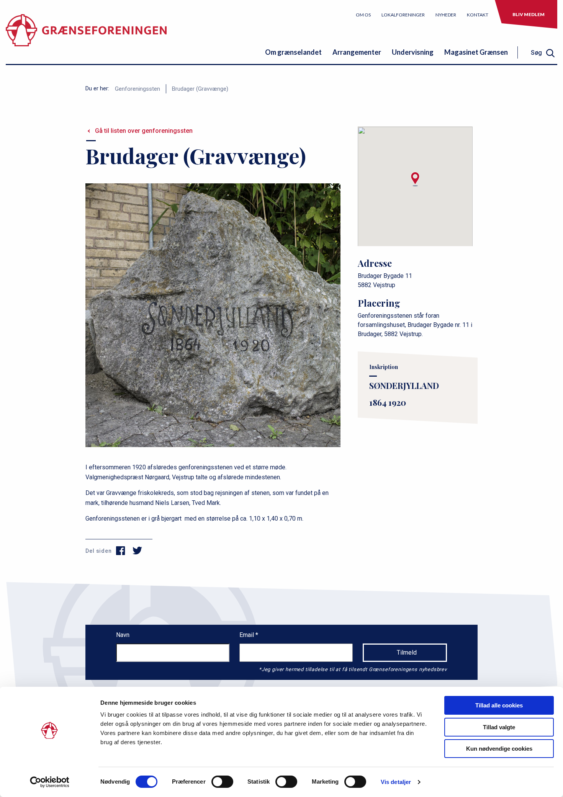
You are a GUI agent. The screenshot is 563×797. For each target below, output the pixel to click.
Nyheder (445, 15)
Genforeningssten (137, 88)
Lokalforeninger (403, 15)
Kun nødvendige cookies (499, 748)
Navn (122, 635)
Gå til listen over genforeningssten (144, 130)
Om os (363, 15)
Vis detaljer (396, 782)
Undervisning (413, 52)
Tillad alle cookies (499, 705)
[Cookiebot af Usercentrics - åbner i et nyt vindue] (49, 782)
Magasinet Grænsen (476, 52)
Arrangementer (356, 52)
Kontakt (477, 15)
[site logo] (86, 36)
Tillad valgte (499, 727)
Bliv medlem (528, 14)
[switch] (222, 782)
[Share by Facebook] (121, 551)
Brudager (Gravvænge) (200, 88)
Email (247, 635)
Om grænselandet (293, 52)
